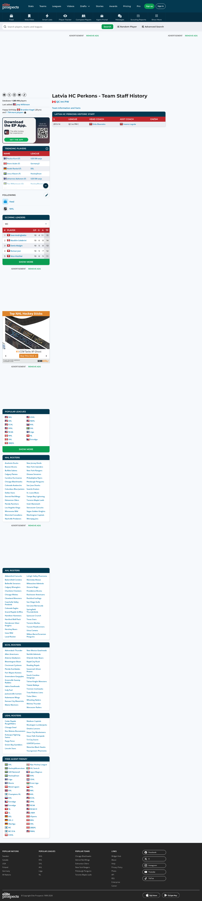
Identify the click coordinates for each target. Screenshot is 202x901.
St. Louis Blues (33, 492)
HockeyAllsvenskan (16, 768)
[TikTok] (24, 95)
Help (113, 863)
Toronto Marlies (33, 623)
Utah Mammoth (33, 504)
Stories (99, 6)
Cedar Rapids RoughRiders (10, 722)
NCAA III (33, 809)
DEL (32, 168)
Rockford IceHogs (34, 598)
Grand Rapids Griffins (14, 612)
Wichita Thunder (34, 703)
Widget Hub (116, 856)
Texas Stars (32, 619)
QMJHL (11, 443)
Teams (42, 6)
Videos (70, 6)
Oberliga (11, 824)
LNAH (32, 812)
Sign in (161, 6)
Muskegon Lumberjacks (37, 725)
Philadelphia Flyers (34, 478)
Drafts (83, 6)
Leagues (56, 6)
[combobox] (58, 27)
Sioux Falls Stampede (36, 736)
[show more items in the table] (45, 185)
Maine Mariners (11, 705)
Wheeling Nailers (34, 700)
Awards (113, 6)
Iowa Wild (9, 633)
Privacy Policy (116, 867)
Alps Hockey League (38, 764)
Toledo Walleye (33, 685)
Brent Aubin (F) (13, 163)
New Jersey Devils (34, 463)
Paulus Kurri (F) (13, 158)
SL (9, 812)
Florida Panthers (12, 504)
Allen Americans (12, 654)
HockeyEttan (36, 173)
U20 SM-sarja (36, 158)
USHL (32, 417)
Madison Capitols (34, 721)
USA (4, 863)
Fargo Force (10, 741)
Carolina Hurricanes (13, 478)
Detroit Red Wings (12, 496)
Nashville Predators (13, 518)
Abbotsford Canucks (13, 576)
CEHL (32, 779)
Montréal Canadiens (13, 515)
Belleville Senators (12, 583)
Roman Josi (15, 251)
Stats (31, 6)
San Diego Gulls (33, 602)
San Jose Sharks (33, 485)
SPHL (10, 428)
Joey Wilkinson (23, 104)
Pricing (127, 6)
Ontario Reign (32, 587)
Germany (6, 871)
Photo (113, 871)
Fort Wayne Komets (13, 672)
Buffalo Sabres (11, 470)
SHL (31, 428)
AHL (10, 421)
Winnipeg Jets (32, 518)
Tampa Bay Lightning (36, 496)
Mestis (11, 783)
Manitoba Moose (34, 579)
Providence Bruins (34, 591)
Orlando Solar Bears (35, 658)
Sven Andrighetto (18, 235)
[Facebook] (4, 95)
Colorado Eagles (11, 608)
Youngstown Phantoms (37, 751)
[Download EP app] (26, 130)
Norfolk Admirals (34, 654)
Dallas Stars (10, 492)
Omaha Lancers (33, 728)
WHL (10, 435)
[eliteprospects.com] (10, 6)
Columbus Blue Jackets (14, 489)
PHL (31, 787)
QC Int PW (62, 101)
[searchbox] (58, 27)
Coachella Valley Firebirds (11, 603)
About (113, 860)
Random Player (128, 26)
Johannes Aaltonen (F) (16, 178)
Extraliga (34, 439)
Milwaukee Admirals (35, 583)
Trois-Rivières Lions (35, 692)
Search (107, 26)
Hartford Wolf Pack (13, 619)
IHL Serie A (34, 768)
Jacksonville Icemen (13, 693)
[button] (156, 17)
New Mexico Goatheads (37, 650)
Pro (138, 6)
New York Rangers (34, 470)
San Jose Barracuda (35, 605)
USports (33, 816)
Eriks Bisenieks (99, 124)
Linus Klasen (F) (14, 173)
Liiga (32, 432)
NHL (10, 417)
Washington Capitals (35, 515)
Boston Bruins (11, 467)
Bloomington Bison (13, 661)
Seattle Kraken (33, 489)
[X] (9, 95)
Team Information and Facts (66, 108)
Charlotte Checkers (13, 591)
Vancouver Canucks (35, 507)
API (112, 874)
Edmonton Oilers (12, 500)
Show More (26, 262)
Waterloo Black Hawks (36, 747)
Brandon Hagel (27, 109)
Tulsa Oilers (32, 696)
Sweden (5, 856)
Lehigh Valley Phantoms (37, 576)
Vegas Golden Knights (36, 511)
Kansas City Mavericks (14, 701)
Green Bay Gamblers (13, 744)
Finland (5, 867)
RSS (113, 878)
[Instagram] (14, 95)
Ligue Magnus (36, 772)
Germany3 (35, 163)
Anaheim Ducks (11, 463)
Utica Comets (32, 630)
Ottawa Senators (34, 474)
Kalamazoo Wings (12, 697)
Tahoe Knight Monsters (37, 681)
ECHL (10, 424)
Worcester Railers (34, 707)
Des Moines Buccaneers (15, 731)
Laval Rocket (10, 636)
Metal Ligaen (13, 787)
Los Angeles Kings (12, 507)
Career (114, 886)
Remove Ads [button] (191, 36)
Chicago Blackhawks (13, 481)
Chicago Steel (10, 727)
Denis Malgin (16, 245)
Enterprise (115, 882)
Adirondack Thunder (13, 650)
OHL (10, 439)
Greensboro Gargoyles (14, 676)
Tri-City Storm (32, 739)
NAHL (32, 421)
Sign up (149, 6)
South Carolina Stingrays (33, 676)
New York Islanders (35, 467)
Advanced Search (154, 26)
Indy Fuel (9, 690)
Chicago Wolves (11, 594)
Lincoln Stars (10, 748)
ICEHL (10, 835)
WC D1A (11, 831)
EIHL (32, 775)
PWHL (32, 831)
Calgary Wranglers (12, 587)
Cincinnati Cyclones (13, 665)
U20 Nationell (14, 772)
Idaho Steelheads (12, 686)
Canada (5, 860)
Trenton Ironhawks (35, 689)
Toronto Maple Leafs (35, 500)
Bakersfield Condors (13, 579)
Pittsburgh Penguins (35, 481)
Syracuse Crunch (34, 615)
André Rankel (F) (14, 168)
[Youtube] (19, 95)
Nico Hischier (16, 256)
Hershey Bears (11, 629)
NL (31, 435)
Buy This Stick (24, 355)
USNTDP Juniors (33, 743)
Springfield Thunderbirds (32, 610)
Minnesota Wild (11, 511)
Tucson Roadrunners (36, 626)
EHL (10, 790)
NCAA (10, 432)
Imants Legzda (129, 124)
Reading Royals (33, 665)
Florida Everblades (12, 669)
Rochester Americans (36, 594)
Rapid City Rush (33, 661)
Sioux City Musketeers (36, 732)
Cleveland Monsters (13, 598)
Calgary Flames (11, 474)
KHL (32, 424)
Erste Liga (34, 783)
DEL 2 (10, 820)
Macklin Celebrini (18, 240)
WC (9, 827)
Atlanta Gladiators (12, 658)
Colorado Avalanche (13, 485)
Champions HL (14, 794)
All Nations (6, 874)
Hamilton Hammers (13, 615)
